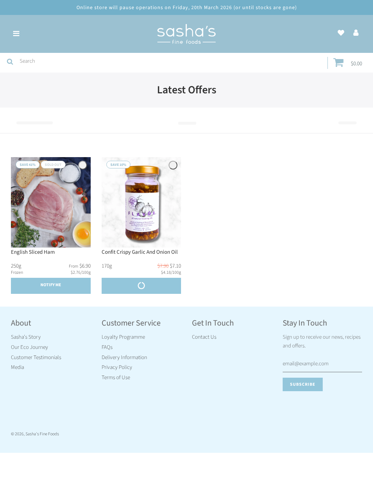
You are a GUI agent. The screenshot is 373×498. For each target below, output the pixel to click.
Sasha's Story (26, 337)
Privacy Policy (117, 367)
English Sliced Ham (33, 252)
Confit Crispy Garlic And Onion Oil (140, 252)
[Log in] (355, 33)
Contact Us (204, 337)
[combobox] (172, 61)
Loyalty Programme (123, 337)
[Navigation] (16, 34)
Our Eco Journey (29, 347)
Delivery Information (124, 357)
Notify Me (50, 285)
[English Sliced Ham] (51, 202)
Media (17, 367)
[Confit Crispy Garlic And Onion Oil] (141, 202)
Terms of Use (116, 377)
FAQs (107, 347)
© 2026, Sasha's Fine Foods (35, 434)
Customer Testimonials (36, 357)
